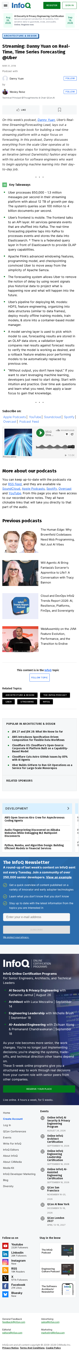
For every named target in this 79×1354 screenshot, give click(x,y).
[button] (36, 930)
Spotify (69, 417)
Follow (70, 78)
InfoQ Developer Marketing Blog (19, 1177)
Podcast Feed (29, 421)
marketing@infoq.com (53, 1332)
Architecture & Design (20, 35)
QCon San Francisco (53, 1189)
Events (7, 1137)
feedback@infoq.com (13, 1322)
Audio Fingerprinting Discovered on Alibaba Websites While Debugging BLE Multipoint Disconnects (32, 833)
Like (23, 110)
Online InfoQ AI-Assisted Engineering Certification (57, 1174)
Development (16, 808)
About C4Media (12, 1161)
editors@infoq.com (12, 1332)
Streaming (27, 701)
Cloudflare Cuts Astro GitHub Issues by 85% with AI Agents (40, 758)
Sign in (69, 5)
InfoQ (48, 670)
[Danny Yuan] (5, 78)
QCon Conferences (14, 1131)
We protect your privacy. (16, 937)
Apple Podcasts (14, 417)
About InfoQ (10, 1155)
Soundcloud (52, 417)
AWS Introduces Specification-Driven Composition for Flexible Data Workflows (38, 739)
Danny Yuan (17, 78)
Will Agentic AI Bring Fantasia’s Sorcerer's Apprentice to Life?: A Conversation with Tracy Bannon (57, 572)
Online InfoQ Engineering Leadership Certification (55, 1156)
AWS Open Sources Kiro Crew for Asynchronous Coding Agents (34, 819)
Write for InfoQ (12, 1143)
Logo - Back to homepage (21, 5)
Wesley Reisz (17, 91)
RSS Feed (15, 484)
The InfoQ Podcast (55, 695)
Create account (13, 1118)
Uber (9, 701)
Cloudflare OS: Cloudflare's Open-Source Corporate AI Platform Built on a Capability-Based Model (40, 748)
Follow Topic (39, 677)
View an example (59, 877)
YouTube (35, 417)
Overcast (9, 421)
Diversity (8, 1186)
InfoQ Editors (11, 1149)
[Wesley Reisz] (5, 92)
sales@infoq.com (50, 1322)
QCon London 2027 (55, 1220)
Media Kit (8, 1167)
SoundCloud (11, 488)
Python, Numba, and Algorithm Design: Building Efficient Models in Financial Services (34, 847)
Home (6, 1112)
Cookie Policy (53, 1347)
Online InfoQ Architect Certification (55, 1139)
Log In (7, 1125)
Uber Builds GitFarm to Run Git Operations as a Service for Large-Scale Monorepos (42, 767)
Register (51, 5)
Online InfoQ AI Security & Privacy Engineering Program (58, 1122)
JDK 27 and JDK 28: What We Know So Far (37, 731)
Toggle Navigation (5, 5)
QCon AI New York (58, 1204)
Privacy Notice (10, 1347)
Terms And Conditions (32, 1347)
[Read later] (59, 109)
